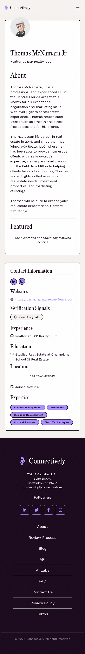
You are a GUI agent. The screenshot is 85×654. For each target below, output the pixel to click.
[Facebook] (48, 510)
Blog (42, 548)
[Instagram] (60, 510)
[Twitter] (36, 510)
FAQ (42, 581)
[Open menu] (77, 7)
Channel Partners (24, 422)
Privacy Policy (42, 603)
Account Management (27, 407)
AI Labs (42, 570)
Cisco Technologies (57, 422)
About (42, 526)
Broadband (57, 407)
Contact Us (42, 592)
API (42, 559)
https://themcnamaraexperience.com (44, 299)
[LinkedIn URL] (13, 281)
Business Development (28, 414)
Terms (42, 614)
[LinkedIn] (24, 510)
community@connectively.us (42, 487)
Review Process (42, 537)
